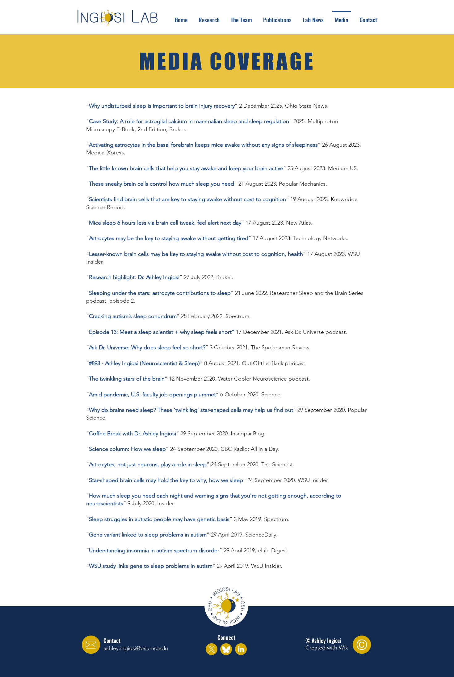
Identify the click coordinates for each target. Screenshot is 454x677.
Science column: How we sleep (127, 449)
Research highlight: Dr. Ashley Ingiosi (134, 277)
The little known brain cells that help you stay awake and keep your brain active (186, 168)
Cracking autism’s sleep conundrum (133, 316)
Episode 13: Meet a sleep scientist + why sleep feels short (160, 332)
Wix (343, 647)
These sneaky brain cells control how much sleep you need (161, 183)
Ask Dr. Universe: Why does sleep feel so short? (147, 347)
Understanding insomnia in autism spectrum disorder (154, 550)
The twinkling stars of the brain (127, 378)
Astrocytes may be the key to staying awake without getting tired (168, 238)
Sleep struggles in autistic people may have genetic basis (159, 519)
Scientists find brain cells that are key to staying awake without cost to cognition (187, 199)
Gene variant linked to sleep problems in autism (148, 534)
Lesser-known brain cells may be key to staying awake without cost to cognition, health (196, 254)
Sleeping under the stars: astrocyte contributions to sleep (160, 293)
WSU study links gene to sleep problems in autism (150, 566)
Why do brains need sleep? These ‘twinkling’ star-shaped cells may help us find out (191, 410)
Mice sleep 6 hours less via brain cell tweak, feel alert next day (165, 222)
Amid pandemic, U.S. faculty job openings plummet (152, 394)
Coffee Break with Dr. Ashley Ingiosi (132, 433)
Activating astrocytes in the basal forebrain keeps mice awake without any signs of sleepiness (203, 144)
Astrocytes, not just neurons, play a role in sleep (148, 464)
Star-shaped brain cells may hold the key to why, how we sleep (166, 480)
